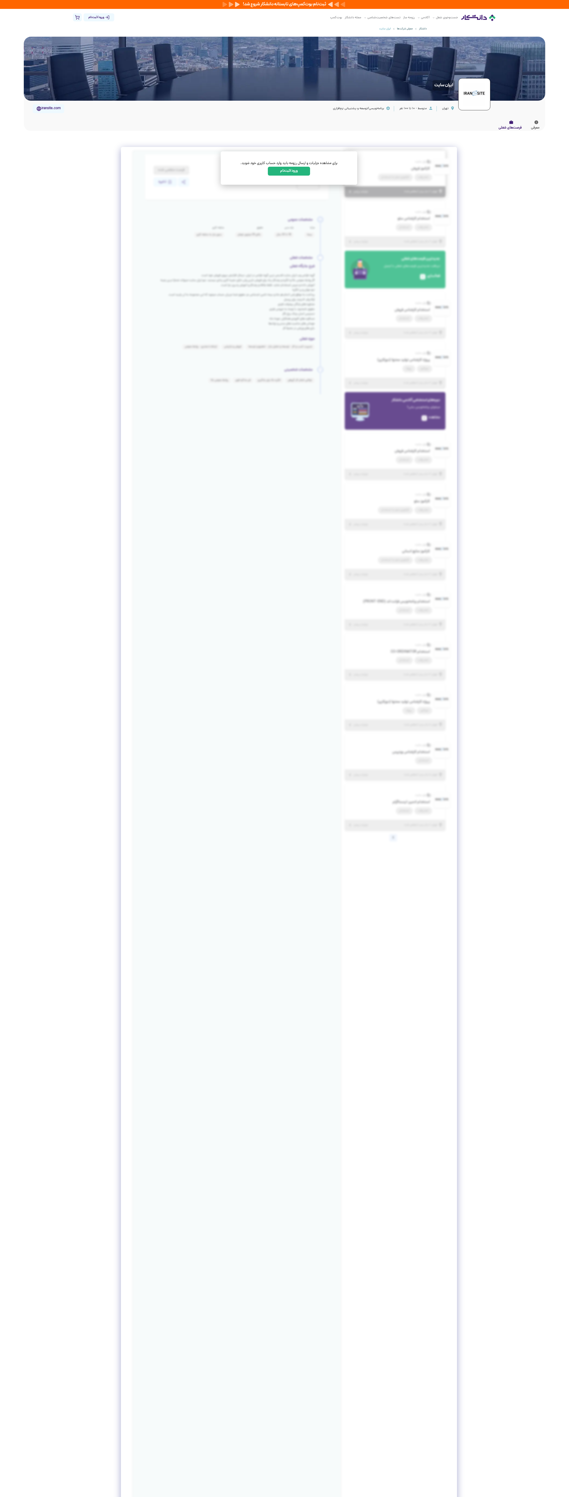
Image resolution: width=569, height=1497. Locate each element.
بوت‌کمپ (336, 17)
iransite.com (51, 108)
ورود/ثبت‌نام (289, 171)
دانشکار (423, 29)
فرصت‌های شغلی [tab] (510, 127)
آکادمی (425, 17)
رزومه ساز (409, 17)
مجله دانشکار (353, 17)
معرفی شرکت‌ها (405, 29)
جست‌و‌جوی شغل (447, 17)
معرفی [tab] (535, 127)
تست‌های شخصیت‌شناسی (384, 17)
